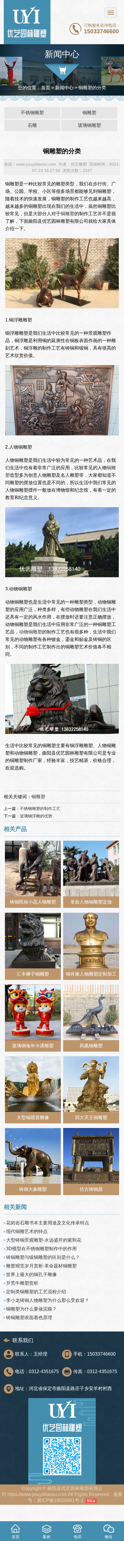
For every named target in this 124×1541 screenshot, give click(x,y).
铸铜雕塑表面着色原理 (29, 1317)
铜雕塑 (89, 112)
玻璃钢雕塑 (89, 125)
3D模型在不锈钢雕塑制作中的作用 (41, 1248)
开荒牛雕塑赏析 (22, 1283)
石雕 (32, 125)
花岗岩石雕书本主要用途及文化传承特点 (47, 1222)
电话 (77, 1537)
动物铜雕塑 (30, 631)
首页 (45, 87)
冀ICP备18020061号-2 (60, 1500)
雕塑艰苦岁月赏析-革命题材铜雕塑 (41, 1265)
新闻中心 (64, 87)
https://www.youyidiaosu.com (37, 1494)
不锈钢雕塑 (32, 112)
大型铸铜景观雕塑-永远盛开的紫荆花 (43, 1240)
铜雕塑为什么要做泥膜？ (31, 1309)
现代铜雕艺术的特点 (27, 1231)
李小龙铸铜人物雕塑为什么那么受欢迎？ (47, 1300)
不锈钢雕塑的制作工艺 (40, 808)
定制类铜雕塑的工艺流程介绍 (36, 1291)
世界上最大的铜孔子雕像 (31, 1274)
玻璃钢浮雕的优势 (36, 816)
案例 (46, 1537)
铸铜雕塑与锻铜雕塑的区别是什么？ (43, 1257)
